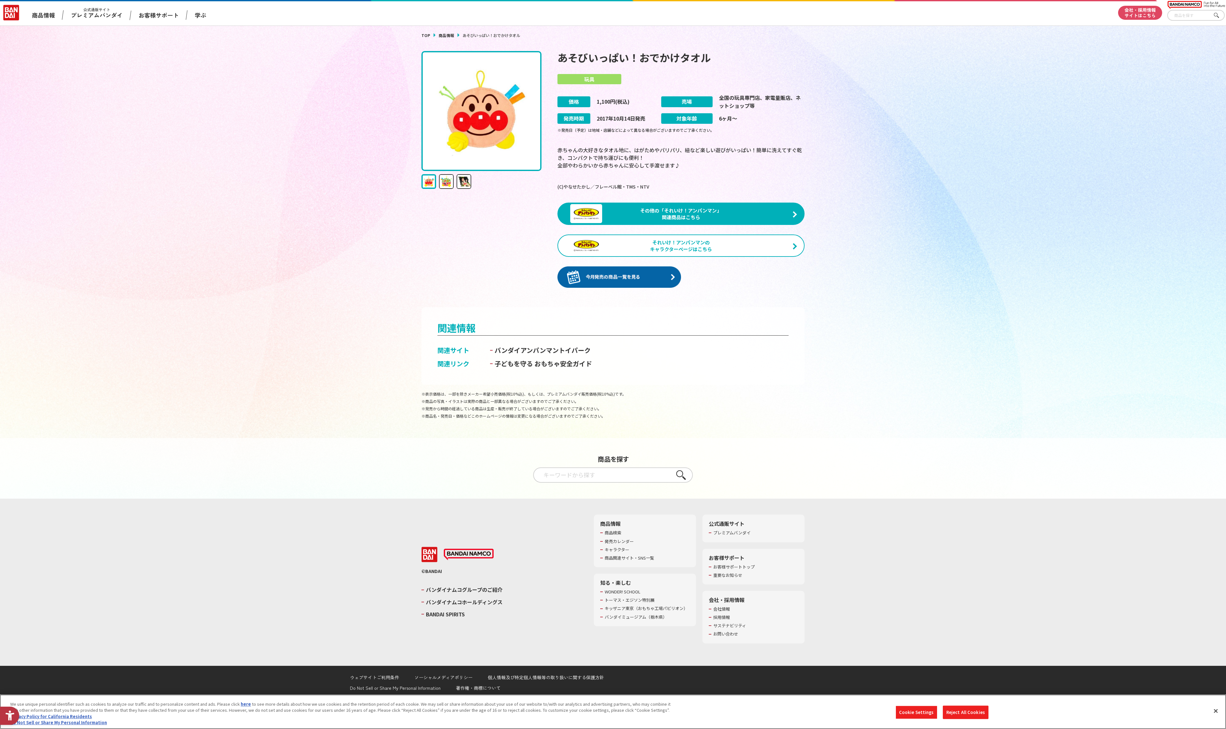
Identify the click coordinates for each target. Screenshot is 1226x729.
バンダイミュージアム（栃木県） (636, 617)
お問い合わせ (725, 634)
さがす (1220, 15)
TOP (425, 35)
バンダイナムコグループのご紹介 (464, 589)
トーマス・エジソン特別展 (630, 600)
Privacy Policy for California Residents (51, 716)
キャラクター (617, 550)
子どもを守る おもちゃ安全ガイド (543, 363)
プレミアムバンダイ (732, 533)
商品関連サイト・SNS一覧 (629, 558)
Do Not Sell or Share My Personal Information (395, 688)
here (246, 704)
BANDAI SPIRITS (445, 614)
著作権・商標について (478, 688)
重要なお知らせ (727, 575)
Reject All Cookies (965, 712)
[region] (613, 712)
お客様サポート (159, 15)
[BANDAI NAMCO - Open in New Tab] (469, 554)
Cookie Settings (916, 712)
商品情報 (446, 35)
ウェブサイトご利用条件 (374, 677)
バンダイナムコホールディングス (464, 602)
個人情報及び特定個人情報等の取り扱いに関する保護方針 (546, 677)
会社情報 (721, 609)
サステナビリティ (729, 626)
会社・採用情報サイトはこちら (1140, 13)
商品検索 (613, 533)
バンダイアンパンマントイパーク (543, 350)
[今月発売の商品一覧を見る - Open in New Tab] (619, 277)
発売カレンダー (619, 541)
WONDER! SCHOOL (622, 592)
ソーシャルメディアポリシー (443, 677)
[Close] (1216, 711)
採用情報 (721, 617)
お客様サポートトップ (734, 567)
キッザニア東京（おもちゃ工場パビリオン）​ (646, 608)
